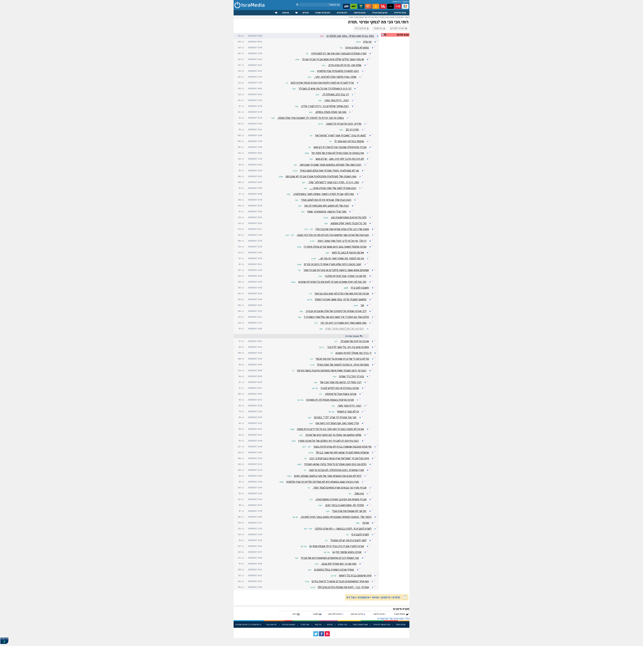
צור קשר (318, 624)
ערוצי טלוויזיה (400, 12)
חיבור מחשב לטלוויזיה (381, 624)
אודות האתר (400, 624)
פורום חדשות (359, 12)
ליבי (310, 294)
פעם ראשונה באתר (360, 624)
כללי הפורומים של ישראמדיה (393, 618)
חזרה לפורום (397, 28)
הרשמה (396, 1)
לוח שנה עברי (271, 624)
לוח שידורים (342, 12)
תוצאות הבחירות (288, 624)
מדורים (306, 12)
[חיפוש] (297, 4)
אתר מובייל (305, 624)
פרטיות (330, 624)
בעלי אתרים (342, 624)
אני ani (309, 300)
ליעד (322, 36)
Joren (325, 218)
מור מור (315, 388)
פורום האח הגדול (379, 12)
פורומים (285, 12)
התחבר (405, 1)
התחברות (360, 28)
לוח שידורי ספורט (322, 12)
